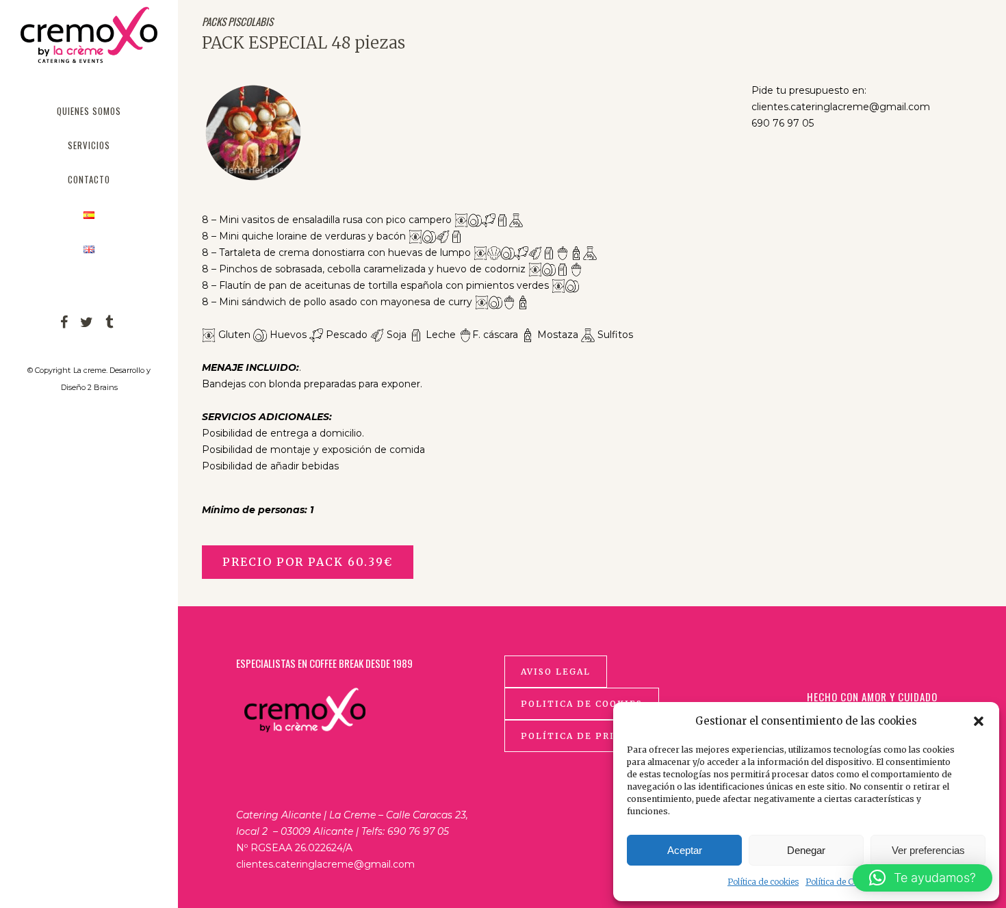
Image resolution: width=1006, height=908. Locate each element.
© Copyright (48, 370)
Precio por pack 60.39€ (307, 562)
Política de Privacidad (591, 736)
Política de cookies (763, 882)
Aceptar (684, 850)
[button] (978, 721)
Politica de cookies (582, 704)
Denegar (806, 850)
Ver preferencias (928, 850)
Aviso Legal (556, 671)
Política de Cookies (841, 882)
